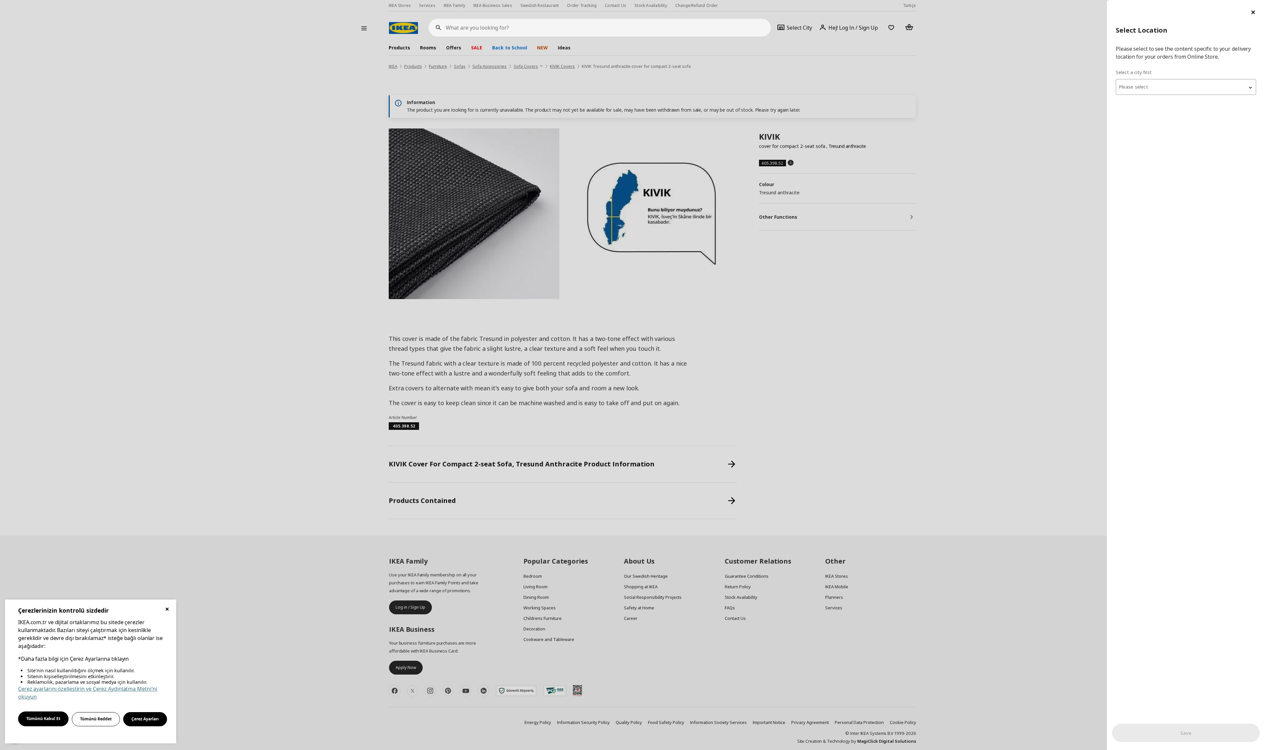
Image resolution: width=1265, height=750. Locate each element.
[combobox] (1186, 87)
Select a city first (1134, 72)
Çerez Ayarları (145, 719)
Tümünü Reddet (96, 719)
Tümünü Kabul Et (43, 718)
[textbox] (1186, 87)
